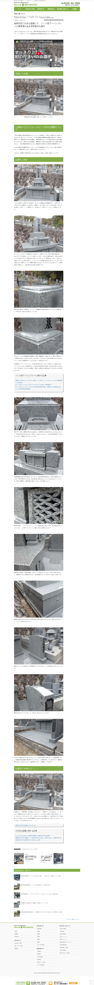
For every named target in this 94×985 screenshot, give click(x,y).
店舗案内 (16, 933)
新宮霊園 (39, 959)
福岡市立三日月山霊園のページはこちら (25, 825)
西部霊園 (39, 954)
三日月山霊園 (39, 956)
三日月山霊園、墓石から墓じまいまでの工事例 (53, 20)
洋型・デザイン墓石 (19, 945)
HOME (16, 931)
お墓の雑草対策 (63, 934)
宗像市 (38, 942)
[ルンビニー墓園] (58, 856)
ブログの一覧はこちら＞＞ (73, 919)
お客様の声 (17, 936)
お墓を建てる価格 (18, 943)
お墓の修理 (62, 931)
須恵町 (38, 936)
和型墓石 (16, 948)
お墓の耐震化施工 (63, 944)
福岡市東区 (39, 928)
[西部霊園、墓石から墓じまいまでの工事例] (19, 856)
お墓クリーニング (63, 936)
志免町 (38, 931)
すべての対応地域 (40, 944)
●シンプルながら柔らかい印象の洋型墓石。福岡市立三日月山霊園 (32, 835)
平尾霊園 (39, 951)
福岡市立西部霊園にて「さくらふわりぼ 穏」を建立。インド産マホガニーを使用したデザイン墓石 (40, 875)
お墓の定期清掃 (63, 950)
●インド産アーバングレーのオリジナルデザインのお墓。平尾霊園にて (33, 384)
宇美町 (38, 934)
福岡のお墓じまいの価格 (65, 952)
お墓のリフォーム (63, 939)
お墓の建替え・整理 (64, 947)
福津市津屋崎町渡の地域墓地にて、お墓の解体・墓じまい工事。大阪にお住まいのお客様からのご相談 (41, 911)
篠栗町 (38, 939)
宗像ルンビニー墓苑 (41, 962)
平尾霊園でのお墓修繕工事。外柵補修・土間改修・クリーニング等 (34, 902)
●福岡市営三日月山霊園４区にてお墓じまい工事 (27, 840)
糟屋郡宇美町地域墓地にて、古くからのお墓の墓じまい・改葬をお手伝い (35, 884)
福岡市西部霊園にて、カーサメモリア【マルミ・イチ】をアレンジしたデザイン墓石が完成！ (39, 893)
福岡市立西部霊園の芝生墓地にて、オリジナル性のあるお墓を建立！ (30, 858)
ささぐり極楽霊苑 (40, 964)
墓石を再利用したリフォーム (65, 942)
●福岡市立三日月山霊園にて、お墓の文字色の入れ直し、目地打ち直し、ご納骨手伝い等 (38, 837)
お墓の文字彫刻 (63, 928)
